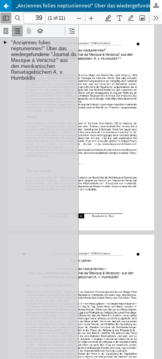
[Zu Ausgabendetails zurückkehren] (6, 6)
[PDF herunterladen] (156, 6)
